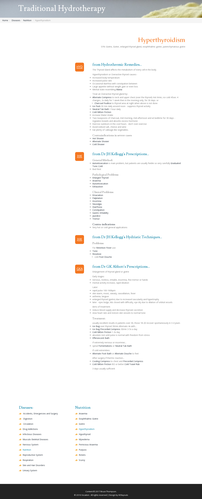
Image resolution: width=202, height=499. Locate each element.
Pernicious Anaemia (88, 444)
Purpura (82, 449)
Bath (100, 338)
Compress (101, 97)
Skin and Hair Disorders (34, 465)
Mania (119, 89)
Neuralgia (97, 204)
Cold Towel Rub (132, 364)
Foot (105, 256)
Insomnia (96, 201)
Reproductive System (33, 454)
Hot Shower (98, 138)
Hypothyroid (85, 434)
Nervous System (30, 444)
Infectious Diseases (32, 434)
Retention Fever (103, 247)
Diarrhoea (97, 207)
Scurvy (82, 460)
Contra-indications (103, 224)
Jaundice (96, 215)
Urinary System (30, 470)
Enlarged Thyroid (100, 177)
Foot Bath (101, 353)
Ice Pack (96, 106)
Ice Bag (96, 326)
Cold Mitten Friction (101, 112)
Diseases (16, 20)
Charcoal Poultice (102, 103)
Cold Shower (98, 144)
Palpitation (97, 198)
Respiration (28, 460)
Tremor (96, 218)
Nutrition (27, 20)
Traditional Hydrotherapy (61, 8)
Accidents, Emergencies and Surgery (40, 413)
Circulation (28, 423)
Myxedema (84, 439)
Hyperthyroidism (86, 429)
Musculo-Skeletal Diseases (35, 439)
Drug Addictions (30, 429)
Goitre (88, 418)
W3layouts (123, 495)
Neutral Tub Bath (100, 109)
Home (5, 20)
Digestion (27, 418)
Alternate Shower (100, 141)
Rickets (82, 454)
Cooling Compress (101, 361)
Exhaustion (97, 186)
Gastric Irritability (100, 212)
